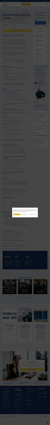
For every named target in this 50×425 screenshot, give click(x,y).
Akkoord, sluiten (17, 214)
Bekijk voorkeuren (24, 214)
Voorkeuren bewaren (32, 214)
